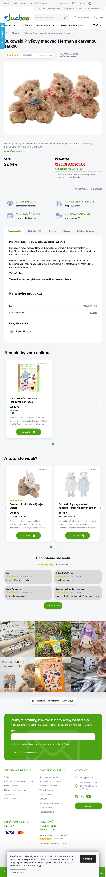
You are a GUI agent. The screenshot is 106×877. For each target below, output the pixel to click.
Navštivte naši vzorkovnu (15, 790)
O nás (6, 777)
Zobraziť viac (53, 605)
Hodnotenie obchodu (53, 558)
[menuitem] (11, 25)
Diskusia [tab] (52, 231)
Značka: (68, 57)
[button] (53, 443)
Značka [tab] (66, 231)
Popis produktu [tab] (14, 231)
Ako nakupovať (45, 807)
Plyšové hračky (23, 331)
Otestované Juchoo (12, 785)
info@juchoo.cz (87, 778)
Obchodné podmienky (13, 3)
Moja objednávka (46, 812)
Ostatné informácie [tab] (85, 231)
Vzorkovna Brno (46, 794)
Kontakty (43, 799)
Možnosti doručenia (69, 169)
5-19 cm (93, 313)
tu (40, 865)
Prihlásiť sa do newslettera (25, 753)
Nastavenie (18, 872)
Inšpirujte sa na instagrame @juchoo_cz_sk (55, 701)
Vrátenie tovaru (11, 799)
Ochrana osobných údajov (50, 803)
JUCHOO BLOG (11, 794)
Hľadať (65, 17)
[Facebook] (77, 796)
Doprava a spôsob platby (36, 3)
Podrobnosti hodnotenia (43, 55)
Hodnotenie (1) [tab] (35, 231)
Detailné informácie (13, 151)
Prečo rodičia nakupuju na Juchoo (18, 781)
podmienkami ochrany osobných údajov (53, 744)
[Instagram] (82, 796)
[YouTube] (89, 796)
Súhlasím (87, 858)
